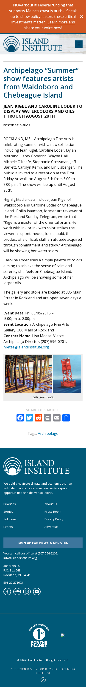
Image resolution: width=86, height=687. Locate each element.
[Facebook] (7, 594)
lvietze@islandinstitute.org (26, 347)
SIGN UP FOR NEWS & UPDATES (43, 542)
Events (8, 526)
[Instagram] (27, 594)
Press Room (52, 511)
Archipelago (48, 433)
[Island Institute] (35, 44)
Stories (8, 511)
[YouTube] (37, 594)
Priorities (9, 504)
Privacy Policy (53, 519)
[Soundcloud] (17, 594)
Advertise (51, 526)
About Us (50, 504)
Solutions (10, 519)
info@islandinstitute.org (20, 558)
